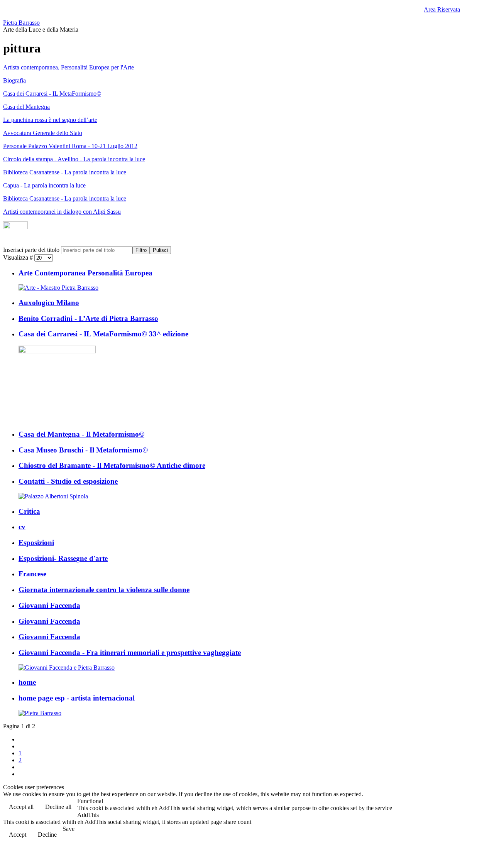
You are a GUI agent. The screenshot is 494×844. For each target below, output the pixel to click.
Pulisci (160, 250)
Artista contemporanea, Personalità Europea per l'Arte (68, 67)
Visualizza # (18, 257)
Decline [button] (47, 834)
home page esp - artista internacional (77, 698)
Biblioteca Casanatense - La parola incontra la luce (64, 172)
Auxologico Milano (49, 303)
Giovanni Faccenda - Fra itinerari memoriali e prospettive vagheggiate (130, 652)
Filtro (141, 250)
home (27, 682)
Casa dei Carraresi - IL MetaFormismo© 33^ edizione (103, 334)
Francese (32, 574)
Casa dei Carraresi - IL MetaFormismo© (52, 93)
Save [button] (68, 828)
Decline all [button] (58, 806)
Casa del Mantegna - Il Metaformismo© (81, 434)
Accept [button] (17, 834)
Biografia (14, 80)
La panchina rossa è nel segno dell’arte (50, 119)
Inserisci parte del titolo (32, 249)
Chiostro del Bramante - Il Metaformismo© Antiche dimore (112, 465)
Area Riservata (442, 9)
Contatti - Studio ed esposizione (68, 481)
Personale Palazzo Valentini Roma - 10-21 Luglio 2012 (70, 146)
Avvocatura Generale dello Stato (42, 133)
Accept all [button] (21, 806)
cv (22, 527)
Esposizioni (36, 542)
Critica (29, 511)
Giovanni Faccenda (49, 605)
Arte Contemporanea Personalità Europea (85, 273)
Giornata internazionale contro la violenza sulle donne (104, 590)
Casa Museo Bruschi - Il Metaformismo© (83, 450)
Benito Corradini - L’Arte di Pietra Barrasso (88, 318)
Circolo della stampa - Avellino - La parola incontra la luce (74, 159)
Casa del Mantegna (26, 106)
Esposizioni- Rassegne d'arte (63, 558)
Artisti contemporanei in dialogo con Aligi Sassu (62, 211)
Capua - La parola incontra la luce (44, 185)
